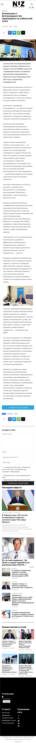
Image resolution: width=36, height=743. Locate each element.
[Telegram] (14, 33)
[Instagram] (18, 718)
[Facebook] (10, 33)
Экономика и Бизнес (7, 512)
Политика (4, 10)
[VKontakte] (18, 723)
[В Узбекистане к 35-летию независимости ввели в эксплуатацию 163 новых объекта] (18, 500)
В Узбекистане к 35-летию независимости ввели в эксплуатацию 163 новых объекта (15, 518)
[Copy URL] (23, 33)
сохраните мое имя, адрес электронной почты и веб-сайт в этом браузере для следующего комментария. (16, 469)
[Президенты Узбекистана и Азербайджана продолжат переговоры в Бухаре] (9, 659)
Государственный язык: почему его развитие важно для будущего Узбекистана (23, 614)
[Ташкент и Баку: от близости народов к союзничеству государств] (6, 585)
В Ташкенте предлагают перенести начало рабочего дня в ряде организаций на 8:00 (21, 573)
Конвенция (10, 413)
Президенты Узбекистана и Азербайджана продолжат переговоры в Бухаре (9, 669)
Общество (14, 568)
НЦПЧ (16, 413)
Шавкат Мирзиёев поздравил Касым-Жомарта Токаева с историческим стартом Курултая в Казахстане (26, 670)
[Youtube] (18, 726)
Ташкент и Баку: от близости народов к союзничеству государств (22, 585)
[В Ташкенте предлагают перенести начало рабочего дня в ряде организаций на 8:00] (6, 572)
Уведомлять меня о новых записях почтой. (17, 479)
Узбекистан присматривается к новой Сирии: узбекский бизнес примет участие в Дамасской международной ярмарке (23, 599)
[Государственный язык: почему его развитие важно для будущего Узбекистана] (6, 614)
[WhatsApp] (19, 33)
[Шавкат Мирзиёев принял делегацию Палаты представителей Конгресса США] (26, 634)
